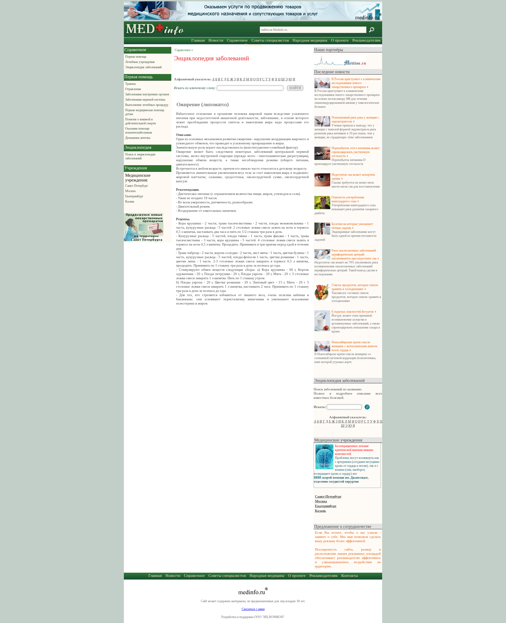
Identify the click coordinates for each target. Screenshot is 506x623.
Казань (129, 201)
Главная (198, 40)
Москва (130, 191)
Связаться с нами (253, 609)
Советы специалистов (270, 40)
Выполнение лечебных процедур (146, 105)
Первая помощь (135, 56)
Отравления (133, 89)
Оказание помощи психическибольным (138, 130)
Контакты (253, 45)
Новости (215, 40)
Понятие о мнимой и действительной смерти (140, 121)
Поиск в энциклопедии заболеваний (140, 156)
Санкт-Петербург (136, 186)
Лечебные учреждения (140, 62)
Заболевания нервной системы (145, 99)
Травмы (130, 84)
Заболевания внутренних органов (147, 94)
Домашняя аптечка (137, 138)
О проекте (340, 40)
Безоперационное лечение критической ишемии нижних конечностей (354, 450)
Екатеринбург (134, 196)
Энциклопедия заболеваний (143, 67)
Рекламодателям (366, 40)
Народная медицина (310, 40)
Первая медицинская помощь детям (144, 112)
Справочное (237, 40)
